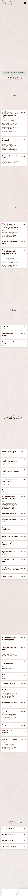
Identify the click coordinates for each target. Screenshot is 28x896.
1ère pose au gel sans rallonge (8, 543)
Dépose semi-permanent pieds (9, 648)
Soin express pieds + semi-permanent (9, 740)
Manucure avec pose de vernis (9, 520)
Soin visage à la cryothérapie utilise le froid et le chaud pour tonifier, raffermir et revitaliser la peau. (10, 252)
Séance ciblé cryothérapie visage (9, 242)
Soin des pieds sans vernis (9, 690)
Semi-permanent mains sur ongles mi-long (9, 480)
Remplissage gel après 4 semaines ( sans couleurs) (9, 452)
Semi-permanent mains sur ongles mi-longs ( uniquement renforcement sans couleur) (10, 471)
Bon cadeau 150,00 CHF (9, 840)
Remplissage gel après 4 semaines (9, 560)
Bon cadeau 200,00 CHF (9, 846)
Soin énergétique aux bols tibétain (9, 156)
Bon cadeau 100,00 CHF (9, 834)
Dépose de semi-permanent (10, 536)
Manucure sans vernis (8, 513)
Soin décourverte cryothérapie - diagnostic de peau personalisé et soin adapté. (10, 114)
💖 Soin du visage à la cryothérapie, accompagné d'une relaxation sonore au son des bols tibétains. (10, 226)
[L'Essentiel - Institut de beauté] (8, 3)
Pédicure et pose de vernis (9, 683)
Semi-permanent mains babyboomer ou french (8, 497)
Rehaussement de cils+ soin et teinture (10, 342)
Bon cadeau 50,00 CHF (8, 829)
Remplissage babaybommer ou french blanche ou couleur (10, 568)
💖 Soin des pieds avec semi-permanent (10, 731)
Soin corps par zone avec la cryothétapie (10, 139)
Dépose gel (5, 576)
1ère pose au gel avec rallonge (8, 552)
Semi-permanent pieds (8, 725)
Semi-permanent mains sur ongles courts (9, 528)
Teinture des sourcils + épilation (8, 334)
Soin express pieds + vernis (10, 711)
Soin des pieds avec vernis (9, 702)
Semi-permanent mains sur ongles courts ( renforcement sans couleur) (10, 461)
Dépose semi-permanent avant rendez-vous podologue (9, 663)
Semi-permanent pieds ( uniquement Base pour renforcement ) (9, 639)
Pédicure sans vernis (8, 675)
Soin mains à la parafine (9, 490)
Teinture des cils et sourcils (9, 327)
